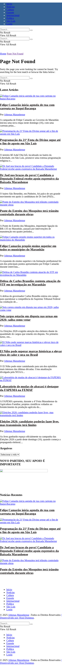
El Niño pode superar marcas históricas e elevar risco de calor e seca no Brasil (31, 353)
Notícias (10, 6)
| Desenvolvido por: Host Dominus (31, 616)
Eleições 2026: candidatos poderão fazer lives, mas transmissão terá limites (29, 423)
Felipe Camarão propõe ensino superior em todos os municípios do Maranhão (28, 247)
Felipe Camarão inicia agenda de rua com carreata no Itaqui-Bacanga (27, 106)
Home (3, 53)
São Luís (10, 21)
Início (9, 4)
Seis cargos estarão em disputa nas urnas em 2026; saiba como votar (29, 318)
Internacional (12, 15)
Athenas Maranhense (14, 114)
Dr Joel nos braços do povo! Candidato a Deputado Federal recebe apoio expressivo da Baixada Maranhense (29, 178)
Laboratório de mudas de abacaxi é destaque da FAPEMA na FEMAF (29, 388)
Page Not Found (15, 53)
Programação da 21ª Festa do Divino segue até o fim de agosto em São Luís (30, 141)
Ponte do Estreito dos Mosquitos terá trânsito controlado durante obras (29, 212)
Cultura (10, 9)
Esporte (10, 12)
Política (10, 18)
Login (9, 24)
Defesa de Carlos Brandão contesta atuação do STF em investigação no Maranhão (30, 282)
